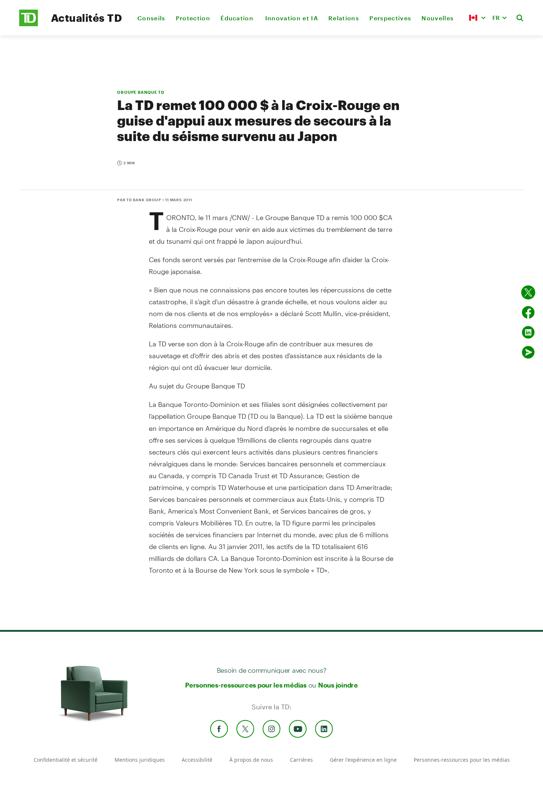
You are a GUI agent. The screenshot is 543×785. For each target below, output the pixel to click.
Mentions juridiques (140, 759)
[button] (477, 17)
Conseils (151, 17)
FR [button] (496, 17)
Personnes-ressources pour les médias (246, 685)
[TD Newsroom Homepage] (28, 24)
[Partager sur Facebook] (528, 312)
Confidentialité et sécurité (66, 759)
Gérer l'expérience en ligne (363, 759)
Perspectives (390, 17)
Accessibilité (197, 759)
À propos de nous (251, 759)
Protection (193, 17)
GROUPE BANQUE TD (140, 92)
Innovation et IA (291, 17)
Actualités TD (86, 18)
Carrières (301, 759)
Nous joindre (338, 685)
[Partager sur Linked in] (528, 332)
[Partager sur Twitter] (528, 292)
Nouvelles (437, 17)
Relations (343, 17)
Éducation (238, 17)
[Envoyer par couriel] (528, 352)
